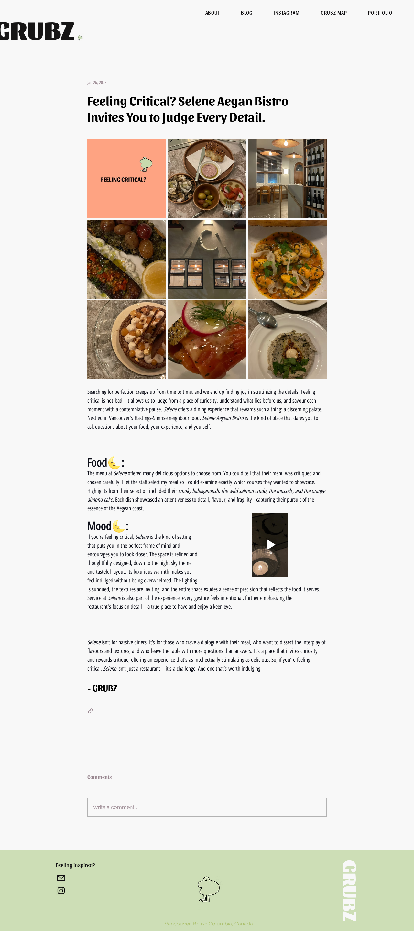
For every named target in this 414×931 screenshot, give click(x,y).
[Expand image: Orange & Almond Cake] (157, 308)
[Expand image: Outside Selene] (238, 228)
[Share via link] (90, 711)
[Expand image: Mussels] (318, 228)
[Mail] (61, 877)
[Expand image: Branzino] (157, 228)
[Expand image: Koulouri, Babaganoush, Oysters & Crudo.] (238, 147)
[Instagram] (61, 890)
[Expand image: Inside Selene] (318, 147)
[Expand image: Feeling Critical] (157, 147)
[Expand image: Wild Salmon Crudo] (238, 308)
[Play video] (270, 545)
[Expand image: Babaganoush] (318, 308)
